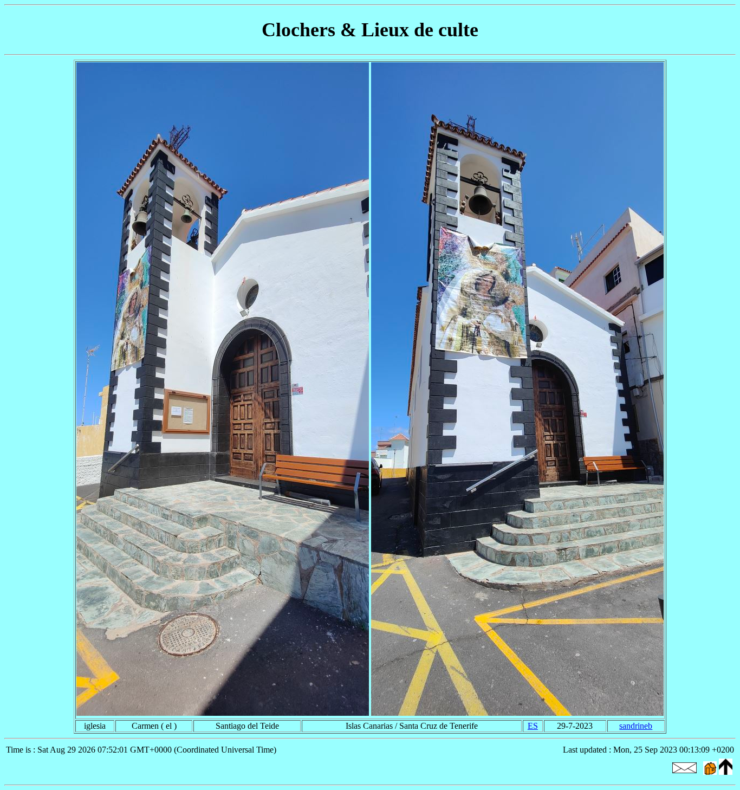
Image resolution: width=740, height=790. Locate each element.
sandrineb (635, 725)
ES (533, 725)
